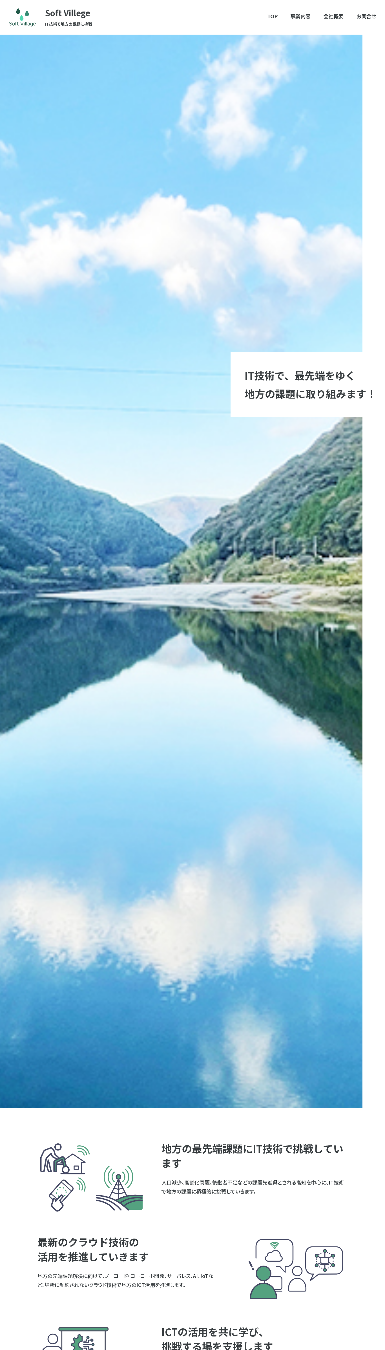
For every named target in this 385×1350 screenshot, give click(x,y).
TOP (272, 16)
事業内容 (300, 16)
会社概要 (333, 16)
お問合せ (366, 16)
